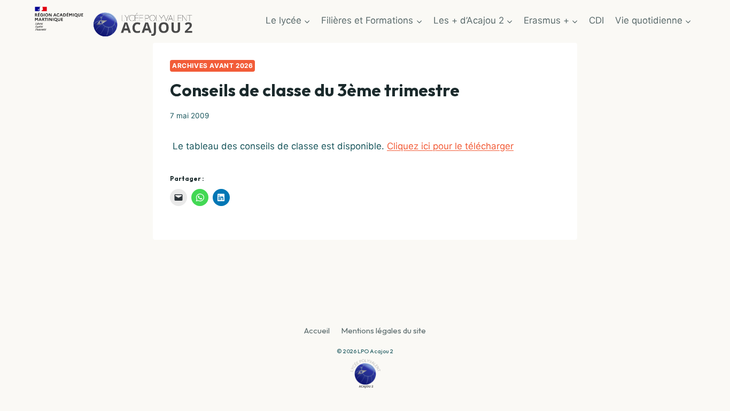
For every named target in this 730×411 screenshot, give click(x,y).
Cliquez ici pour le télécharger (450, 146)
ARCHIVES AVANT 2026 (212, 66)
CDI (596, 20)
